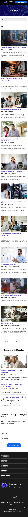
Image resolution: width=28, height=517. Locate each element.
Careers (4, 466)
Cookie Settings (12, 509)
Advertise (16, 502)
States (4, 471)
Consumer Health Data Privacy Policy (12, 511)
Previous (7, 341)
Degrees (4, 461)
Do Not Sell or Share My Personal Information (13, 507)
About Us (5, 500)
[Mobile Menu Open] (2, 2)
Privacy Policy (19, 500)
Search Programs (21, 2)
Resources (5, 476)
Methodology (13, 504)
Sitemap (12, 500)
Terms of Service (14, 514)
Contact (22, 502)
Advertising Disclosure (6, 502)
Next (22, 341)
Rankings (5, 456)
